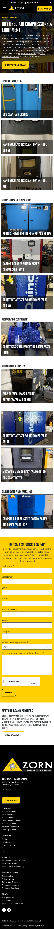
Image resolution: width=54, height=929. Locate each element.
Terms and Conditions (9, 926)
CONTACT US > (11, 800)
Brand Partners (8, 845)
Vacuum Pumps (8, 814)
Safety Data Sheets (10, 882)
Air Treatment (8, 817)
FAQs (4, 851)
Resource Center (10, 872)
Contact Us (6, 839)
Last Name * (8, 576)
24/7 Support (44, 9)
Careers (5, 848)
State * (5, 598)
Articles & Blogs (8, 879)
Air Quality (6, 900)
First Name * (8, 566)
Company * (7, 631)
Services (6, 857)
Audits (5, 894)
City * (4, 587)
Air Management (9, 823)
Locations (6, 842)
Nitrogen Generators (10, 826)
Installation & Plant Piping (13, 866)
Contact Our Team (15, 65)
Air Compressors (9, 811)
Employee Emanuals (10, 885)
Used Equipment (9, 829)
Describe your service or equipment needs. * (23, 653)
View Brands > (13, 735)
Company (6, 836)
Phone (5, 620)
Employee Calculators (11, 888)
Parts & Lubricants (9, 863)
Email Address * (9, 609)
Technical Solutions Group (13, 903)
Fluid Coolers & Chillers (11, 820)
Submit (9, 692)
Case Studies (7, 876)
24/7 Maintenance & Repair (13, 860)
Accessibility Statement (36, 926)
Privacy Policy (22, 926)
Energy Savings (8, 897)
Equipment (7, 808)
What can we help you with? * (16, 642)
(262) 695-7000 (8, 789)
